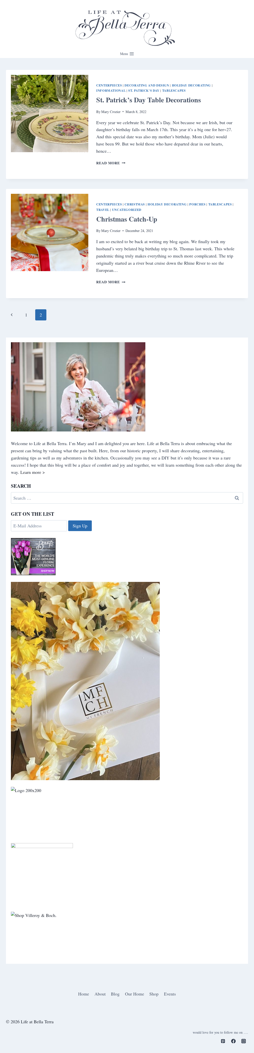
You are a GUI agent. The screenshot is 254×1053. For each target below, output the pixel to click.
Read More (110, 163)
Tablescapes (174, 90)
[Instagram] (243, 1041)
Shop (154, 994)
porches (197, 204)
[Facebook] (233, 1041)
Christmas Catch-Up (126, 219)
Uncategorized (126, 209)
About (100, 994)
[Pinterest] (223, 1041)
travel (102, 209)
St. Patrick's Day (143, 90)
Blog (115, 994)
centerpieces (109, 85)
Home (83, 994)
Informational (111, 90)
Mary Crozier (111, 111)
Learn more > (32, 472)
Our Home (134, 994)
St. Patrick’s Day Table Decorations (148, 100)
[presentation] (49, 113)
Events (170, 994)
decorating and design (147, 85)
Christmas (135, 204)
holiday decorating (191, 85)
